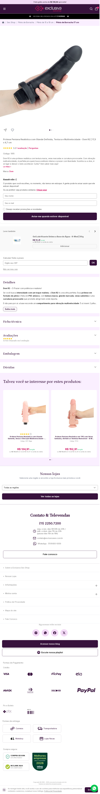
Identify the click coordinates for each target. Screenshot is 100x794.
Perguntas (33, 148)
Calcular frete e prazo (13, 258)
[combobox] (50, 487)
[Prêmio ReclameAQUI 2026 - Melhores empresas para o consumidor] (40, 762)
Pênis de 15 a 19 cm (45, 22)
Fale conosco (50, 554)
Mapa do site (10, 610)
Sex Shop (11, 22)
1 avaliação (22, 148)
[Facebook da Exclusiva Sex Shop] (54, 632)
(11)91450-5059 (54, 543)
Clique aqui (41, 190)
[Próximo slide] (95, 231)
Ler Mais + (7, 167)
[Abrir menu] (4, 8)
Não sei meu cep (10, 269)
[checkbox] (4, 209)
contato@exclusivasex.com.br (50, 538)
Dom (11, 171)
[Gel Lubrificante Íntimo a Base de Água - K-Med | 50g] (17, 240)
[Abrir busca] (91, 8)
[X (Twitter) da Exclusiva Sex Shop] (64, 632)
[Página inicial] (3, 22)
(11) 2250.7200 (50, 523)
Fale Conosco (11, 619)
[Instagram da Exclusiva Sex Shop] (36, 632)
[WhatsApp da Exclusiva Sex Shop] (45, 632)
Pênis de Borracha (26, 22)
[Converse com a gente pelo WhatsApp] (94, 788)
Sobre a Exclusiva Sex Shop (17, 568)
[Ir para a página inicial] (48, 9)
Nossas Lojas (10, 576)
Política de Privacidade (15, 602)
